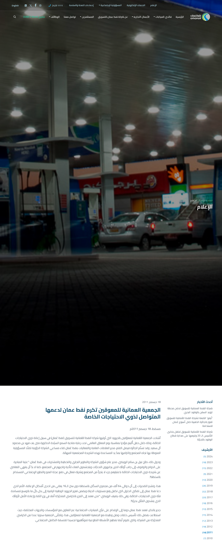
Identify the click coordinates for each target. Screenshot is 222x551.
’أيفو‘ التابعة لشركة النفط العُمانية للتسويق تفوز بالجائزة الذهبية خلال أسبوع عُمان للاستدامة (190, 422)
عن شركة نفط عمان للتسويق (113, 16)
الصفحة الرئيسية (205, 200)
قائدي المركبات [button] (164, 16)
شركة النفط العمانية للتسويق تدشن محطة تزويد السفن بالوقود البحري (190, 410)
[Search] (12, 17)
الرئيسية (180, 16)
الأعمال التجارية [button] (142, 16)
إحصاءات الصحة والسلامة (81, 5)
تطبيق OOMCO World (34, 16)
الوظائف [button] (55, 16)
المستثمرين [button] (88, 16)
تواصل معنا (70, 16)
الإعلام (153, 5)
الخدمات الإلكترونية (136, 5)
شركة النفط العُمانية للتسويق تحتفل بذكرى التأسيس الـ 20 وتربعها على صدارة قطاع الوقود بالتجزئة (190, 435)
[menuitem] (153, 5)
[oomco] (200, 17)
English (15, 5)
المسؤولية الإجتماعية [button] (111, 5)
